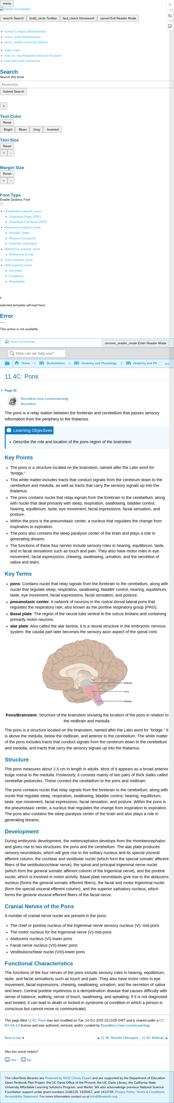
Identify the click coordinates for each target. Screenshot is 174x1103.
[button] (16, 276)
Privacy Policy (125, 1092)
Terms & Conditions (150, 1092)
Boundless (28, 404)
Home (25, 363)
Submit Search (13, 91)
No (29, 1060)
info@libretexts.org (103, 1096)
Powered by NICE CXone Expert (68, 1078)
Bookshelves (55, 363)
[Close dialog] (3, 322)
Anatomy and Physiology (99, 363)
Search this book (12, 77)
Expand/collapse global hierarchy (10, 363)
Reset (7, 122)
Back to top (13, 1038)
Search (12, 353)
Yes (13, 1060)
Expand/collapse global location (166, 362)
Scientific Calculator (23, 243)
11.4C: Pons (37, 1020)
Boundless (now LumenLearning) (44, 398)
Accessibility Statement (21, 1096)
